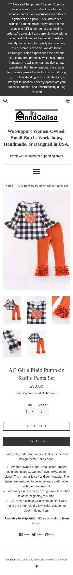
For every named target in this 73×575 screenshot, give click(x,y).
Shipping (21, 393)
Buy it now (36, 441)
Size (30, 404)
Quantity (43, 404)
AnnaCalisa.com (35, 559)
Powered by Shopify (56, 559)
